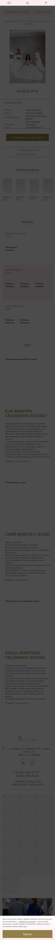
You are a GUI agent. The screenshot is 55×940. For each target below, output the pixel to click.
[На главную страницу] (27, 3)
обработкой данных (27, 921)
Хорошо (27, 934)
